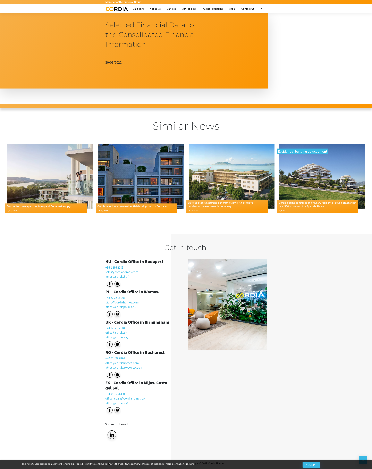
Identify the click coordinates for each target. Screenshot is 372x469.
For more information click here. (178, 463)
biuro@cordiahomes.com (122, 302)
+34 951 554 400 (115, 394)
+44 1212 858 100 (115, 328)
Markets (171, 8)
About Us (155, 8)
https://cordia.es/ (116, 403)
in (261, 9)
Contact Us (247, 8)
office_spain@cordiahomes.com (126, 398)
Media (232, 8)
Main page (138, 8)
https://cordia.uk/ (116, 337)
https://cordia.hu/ (116, 277)
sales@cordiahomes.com (121, 272)
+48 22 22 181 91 (115, 298)
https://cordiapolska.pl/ (120, 307)
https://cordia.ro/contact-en (123, 367)
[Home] (116, 8)
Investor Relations (212, 8)
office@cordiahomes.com (122, 363)
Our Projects (188, 8)
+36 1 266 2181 (114, 267)
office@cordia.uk (116, 333)
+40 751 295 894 (115, 358)
